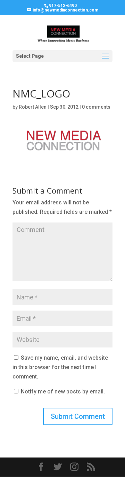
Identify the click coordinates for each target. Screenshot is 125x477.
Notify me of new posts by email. (63, 391)
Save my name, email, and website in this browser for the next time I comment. (60, 367)
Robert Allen (33, 107)
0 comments (96, 107)
